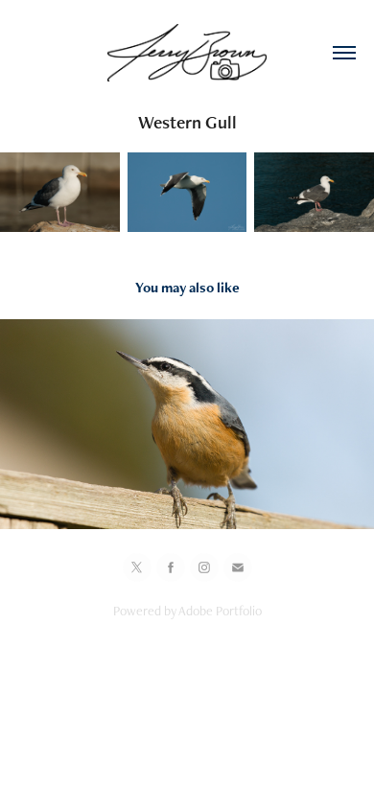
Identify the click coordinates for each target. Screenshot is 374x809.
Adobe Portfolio (220, 610)
